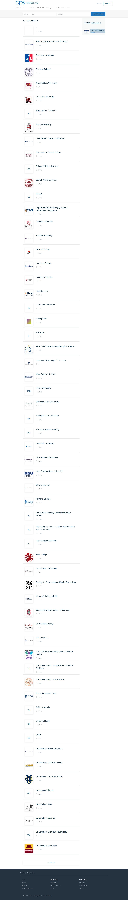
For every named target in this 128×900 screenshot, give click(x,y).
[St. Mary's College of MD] (29, 599)
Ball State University (45, 96)
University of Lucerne (45, 818)
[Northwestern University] (29, 460)
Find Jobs (82, 882)
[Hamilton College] (29, 266)
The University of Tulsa (46, 693)
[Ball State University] (29, 99)
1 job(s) (40, 45)
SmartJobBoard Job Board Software (42, 896)
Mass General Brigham (46, 374)
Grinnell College (43, 249)
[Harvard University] (29, 280)
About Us (24, 885)
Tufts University (43, 707)
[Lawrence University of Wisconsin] (29, 363)
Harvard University (44, 277)
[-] (29, 30)
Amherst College (43, 69)
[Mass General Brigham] (29, 377)
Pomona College (43, 498)
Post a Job (53, 882)
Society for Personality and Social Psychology (56, 582)
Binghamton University (46, 110)
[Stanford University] (29, 626)
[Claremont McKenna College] (29, 155)
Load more (51, 863)
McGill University (43, 388)
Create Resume (83, 885)
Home (23, 880)
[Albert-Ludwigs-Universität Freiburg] (29, 44)
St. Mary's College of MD (46, 596)
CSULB (39, 193)
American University (45, 55)
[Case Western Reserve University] (29, 141)
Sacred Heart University (46, 568)
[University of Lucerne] (29, 821)
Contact (24, 882)
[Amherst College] (29, 72)
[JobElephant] (29, 321)
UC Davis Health (43, 721)
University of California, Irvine (49, 776)
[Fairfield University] (29, 224)
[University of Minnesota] (29, 848)
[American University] (29, 58)
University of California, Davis (49, 762)
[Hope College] (29, 294)
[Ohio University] (29, 488)
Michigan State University (47, 401)
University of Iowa (44, 804)
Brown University (43, 124)
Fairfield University (44, 221)
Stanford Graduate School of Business (53, 609)
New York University (45, 443)
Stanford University (44, 623)
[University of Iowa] (29, 807)
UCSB (38, 734)
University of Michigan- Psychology (51, 831)
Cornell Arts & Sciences (46, 180)
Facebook (30, 873)
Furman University (44, 235)
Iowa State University (45, 304)
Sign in (98, 3)
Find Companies (98, 14)
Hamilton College (43, 263)
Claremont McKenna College (48, 152)
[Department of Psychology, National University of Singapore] (29, 210)
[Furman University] (29, 238)
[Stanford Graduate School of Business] (29, 612)
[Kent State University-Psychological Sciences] (29, 349)
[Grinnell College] (29, 252)
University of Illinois (44, 790)
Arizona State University (46, 83)
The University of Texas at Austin (50, 679)
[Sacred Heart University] (29, 571)
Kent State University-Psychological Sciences (55, 346)
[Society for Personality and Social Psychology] (29, 585)
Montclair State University (47, 429)
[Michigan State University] (29, 404)
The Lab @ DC (42, 637)
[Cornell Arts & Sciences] (29, 183)
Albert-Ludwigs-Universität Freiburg (51, 41)
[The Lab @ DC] (29, 640)
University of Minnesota (46, 845)
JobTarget (40, 332)
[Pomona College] (29, 501)
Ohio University (43, 485)
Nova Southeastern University (49, 471)
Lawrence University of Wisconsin (51, 360)
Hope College (42, 291)
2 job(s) (40, 128)
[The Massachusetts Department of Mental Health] (29, 654)
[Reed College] (29, 557)
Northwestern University (47, 457)
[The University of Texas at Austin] (29, 682)
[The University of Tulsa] (29, 696)
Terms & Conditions (27, 888)
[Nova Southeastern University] (29, 474)
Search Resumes (55, 885)
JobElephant (41, 318)
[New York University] (29, 446)
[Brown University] (29, 127)
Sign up (107, 3)
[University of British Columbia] (29, 751)
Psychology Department (46, 540)
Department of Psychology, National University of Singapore (52, 209)
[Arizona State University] (29, 86)
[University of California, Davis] (29, 765)
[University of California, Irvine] (29, 779)
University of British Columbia (49, 748)
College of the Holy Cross (47, 166)
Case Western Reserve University (50, 138)
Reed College (41, 554)
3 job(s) (40, 31)
